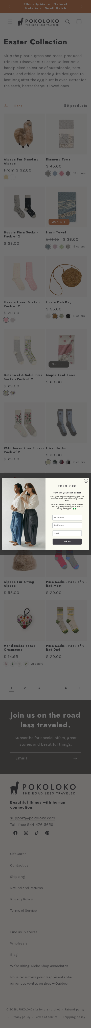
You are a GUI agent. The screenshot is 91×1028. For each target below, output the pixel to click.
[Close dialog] (86, 481)
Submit (67, 541)
